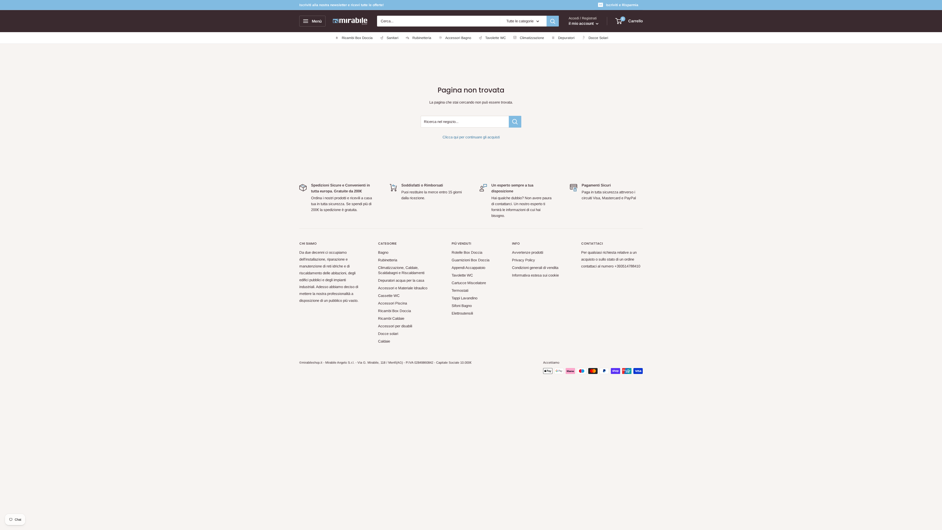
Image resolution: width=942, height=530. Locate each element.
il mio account (582, 23)
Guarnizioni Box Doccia (470, 260)
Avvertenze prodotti (527, 252)
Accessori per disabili (395, 326)
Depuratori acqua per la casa (401, 280)
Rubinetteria (387, 260)
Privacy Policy (523, 260)
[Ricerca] (553, 21)
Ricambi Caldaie (391, 318)
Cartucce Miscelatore (469, 283)
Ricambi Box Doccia (394, 311)
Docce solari (388, 333)
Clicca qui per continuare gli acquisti (471, 137)
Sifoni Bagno (462, 306)
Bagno (383, 252)
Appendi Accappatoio (468, 267)
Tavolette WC (462, 275)
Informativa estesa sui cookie (535, 275)
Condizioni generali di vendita (535, 267)
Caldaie (384, 341)
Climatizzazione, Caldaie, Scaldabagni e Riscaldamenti (401, 270)
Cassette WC (389, 295)
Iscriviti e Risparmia (622, 5)
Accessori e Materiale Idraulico (402, 288)
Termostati (460, 290)
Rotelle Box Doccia (467, 252)
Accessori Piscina (392, 303)
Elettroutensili (462, 313)
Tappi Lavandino (464, 298)
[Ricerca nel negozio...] (515, 122)
